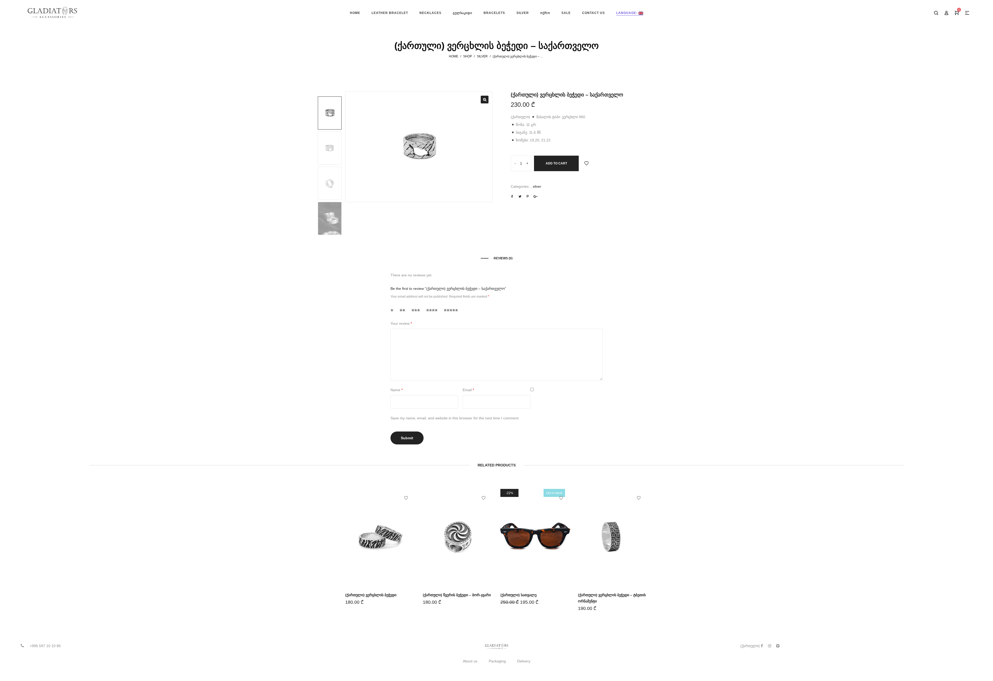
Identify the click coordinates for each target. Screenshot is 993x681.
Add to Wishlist (586, 163)
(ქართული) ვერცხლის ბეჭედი (370, 595)
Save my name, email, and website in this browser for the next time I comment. (455, 418)
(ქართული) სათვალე (518, 595)
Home (453, 56)
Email (468, 390)
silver (482, 56)
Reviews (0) (503, 258)
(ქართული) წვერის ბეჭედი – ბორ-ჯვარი (457, 595)
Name (396, 390)
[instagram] (769, 646)
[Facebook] (762, 646)
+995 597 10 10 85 (45, 646)
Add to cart (556, 163)
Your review (401, 323)
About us (470, 661)
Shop (467, 56)
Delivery (523, 661)
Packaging (497, 661)
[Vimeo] (777, 646)
